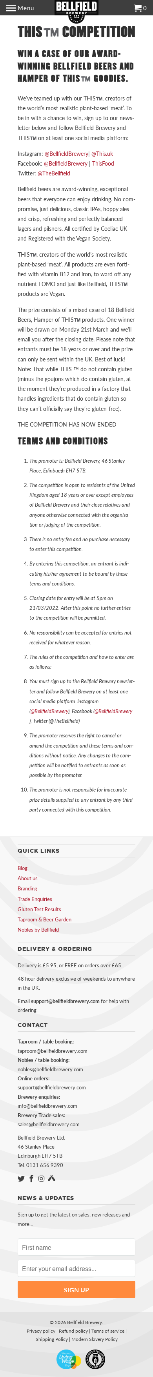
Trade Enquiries (35, 899)
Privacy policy (41, 1331)
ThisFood (103, 163)
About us (28, 878)
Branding (27, 888)
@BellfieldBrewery (66, 153)
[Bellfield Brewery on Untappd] (51, 1178)
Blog (22, 868)
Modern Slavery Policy (94, 1339)
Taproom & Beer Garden (44, 919)
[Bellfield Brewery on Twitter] (22, 1178)
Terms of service (107, 1331)
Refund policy (73, 1331)
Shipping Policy (52, 1339)
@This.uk (102, 153)
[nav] (20, 8)
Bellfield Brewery (84, 1322)
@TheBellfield (54, 173)
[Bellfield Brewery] (76, 12)
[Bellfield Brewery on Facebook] (32, 1178)
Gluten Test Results (39, 909)
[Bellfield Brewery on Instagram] (42, 1178)
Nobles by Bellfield (38, 930)
